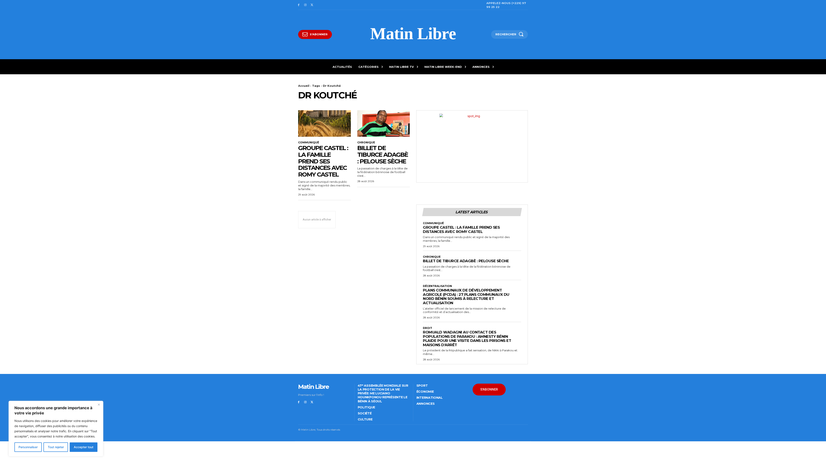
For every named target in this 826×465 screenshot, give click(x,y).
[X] (312, 5)
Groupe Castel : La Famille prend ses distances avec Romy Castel (323, 161)
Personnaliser (28, 447)
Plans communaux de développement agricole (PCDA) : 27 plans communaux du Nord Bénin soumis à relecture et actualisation (466, 296)
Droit (427, 328)
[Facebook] (298, 5)
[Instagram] (305, 5)
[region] (56, 428)
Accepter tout (83, 447)
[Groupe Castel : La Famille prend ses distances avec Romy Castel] (324, 123)
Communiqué (308, 142)
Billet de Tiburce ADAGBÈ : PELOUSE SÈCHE (382, 154)
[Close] (98, 404)
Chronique (366, 142)
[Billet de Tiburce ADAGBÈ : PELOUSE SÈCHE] (383, 123)
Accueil (303, 85)
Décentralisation (437, 286)
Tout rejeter (56, 447)
